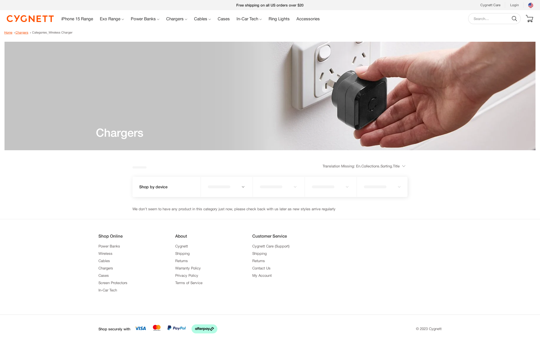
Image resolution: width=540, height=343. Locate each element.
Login (514, 5)
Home (8, 32)
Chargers (21, 32)
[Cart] (529, 18)
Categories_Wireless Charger (52, 32)
